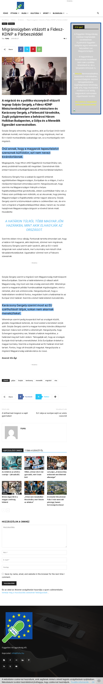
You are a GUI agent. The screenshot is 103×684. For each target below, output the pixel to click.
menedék (39, 380)
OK (93, 682)
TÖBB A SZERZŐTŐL (34, 451)
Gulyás (20, 380)
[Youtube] (16, 666)
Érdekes (21, 20)
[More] (55, 396)
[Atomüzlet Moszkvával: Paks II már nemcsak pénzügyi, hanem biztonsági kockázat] (57, 487)
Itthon (13, 13)
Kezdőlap (5, 20)
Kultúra (35, 13)
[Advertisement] (69, 6)
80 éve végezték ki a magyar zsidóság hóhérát (10, 499)
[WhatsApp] (39, 49)
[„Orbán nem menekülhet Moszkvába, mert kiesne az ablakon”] (34, 487)
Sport (46, 13)
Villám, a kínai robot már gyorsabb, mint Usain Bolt (34, 474)
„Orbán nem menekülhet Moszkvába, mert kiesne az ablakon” (34, 499)
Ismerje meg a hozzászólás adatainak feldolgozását (24, 592)
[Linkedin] (22, 660)
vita (55, 380)
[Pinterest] (33, 49)
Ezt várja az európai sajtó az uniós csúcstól (51, 414)
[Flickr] (16, 660)
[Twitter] (27, 49)
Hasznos (50, 493)
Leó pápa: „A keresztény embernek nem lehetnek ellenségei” (56, 474)
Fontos (27, 468)
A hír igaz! (79, 27)
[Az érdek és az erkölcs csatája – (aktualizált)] (12, 463)
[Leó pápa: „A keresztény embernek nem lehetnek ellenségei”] (57, 463)
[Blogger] (4, 660)
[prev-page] (3, 510)
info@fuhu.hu (18, 653)
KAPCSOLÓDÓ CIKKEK (12, 451)
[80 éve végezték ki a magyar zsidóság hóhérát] (12, 487)
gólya (13, 380)
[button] (98, 13)
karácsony (29, 380)
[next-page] (8, 510)
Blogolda (57, 13)
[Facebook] (20, 49)
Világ (23, 13)
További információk (80, 682)
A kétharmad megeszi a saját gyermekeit (15, 414)
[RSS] (4, 666)
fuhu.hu (78, 73)
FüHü (5, 13)
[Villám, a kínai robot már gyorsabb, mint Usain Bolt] (34, 463)
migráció (48, 380)
